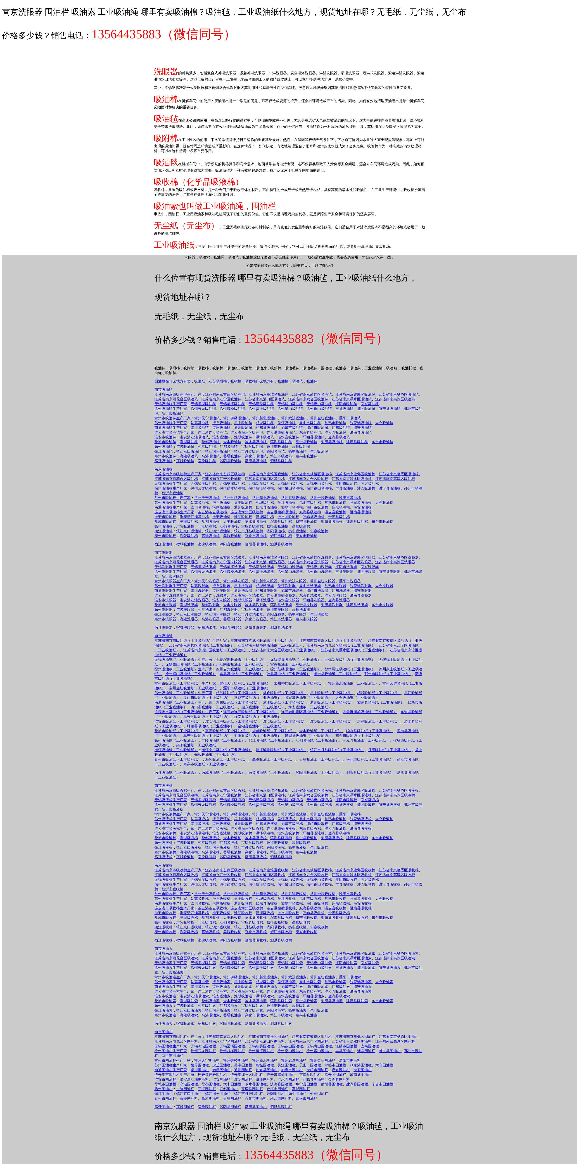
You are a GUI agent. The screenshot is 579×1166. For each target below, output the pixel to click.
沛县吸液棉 (366, 805)
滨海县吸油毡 (281, 442)
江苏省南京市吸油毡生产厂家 (178, 394)
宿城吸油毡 (185, 461)
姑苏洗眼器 (200, 586)
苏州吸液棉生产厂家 (170, 819)
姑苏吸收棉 (200, 899)
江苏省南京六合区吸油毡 (308, 399)
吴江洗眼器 (287, 586)
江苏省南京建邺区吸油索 (355, 953)
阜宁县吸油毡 (306, 442)
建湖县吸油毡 (357, 442)
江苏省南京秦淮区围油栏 (268, 1037)
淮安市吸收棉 (165, 913)
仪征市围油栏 (277, 1089)
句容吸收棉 (319, 927)
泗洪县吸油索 (281, 1023)
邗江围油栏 (207, 1089)
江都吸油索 (229, 1006)
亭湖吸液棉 (189, 838)
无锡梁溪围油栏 (232, 1046)
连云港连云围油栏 (212, 1075)
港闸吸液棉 (221, 824)
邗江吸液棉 (207, 843)
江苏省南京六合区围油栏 (308, 1041)
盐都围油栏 (211, 1084)
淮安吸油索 (221, 996)
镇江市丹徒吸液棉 (248, 847)
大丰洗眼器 (232, 605)
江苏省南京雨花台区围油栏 (176, 1041)
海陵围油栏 (189, 1098)
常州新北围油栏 (265, 1060)
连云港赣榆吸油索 (281, 991)
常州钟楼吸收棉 (236, 894)
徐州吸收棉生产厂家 (170, 884)
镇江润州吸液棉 (217, 847)
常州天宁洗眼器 (207, 581)
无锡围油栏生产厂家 (170, 1046)
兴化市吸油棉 (256, 536)
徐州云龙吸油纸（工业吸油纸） (241, 669)
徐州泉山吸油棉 (290, 488)
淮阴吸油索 (243, 996)
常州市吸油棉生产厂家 (172, 498)
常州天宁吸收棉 (207, 894)
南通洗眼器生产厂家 (170, 591)
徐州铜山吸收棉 (319, 884)
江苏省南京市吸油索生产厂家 (178, 953)
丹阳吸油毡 (276, 451)
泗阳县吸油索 (256, 1023)
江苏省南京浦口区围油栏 (265, 1041)
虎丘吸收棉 (221, 899)
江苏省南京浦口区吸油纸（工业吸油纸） (216, 650)
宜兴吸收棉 (370, 880)
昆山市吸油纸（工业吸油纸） (206, 698)
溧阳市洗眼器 (350, 581)
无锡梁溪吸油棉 (232, 483)
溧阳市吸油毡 (350, 418)
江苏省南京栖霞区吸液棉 (399, 790)
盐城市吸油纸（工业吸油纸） (178, 731)
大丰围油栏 (232, 1084)
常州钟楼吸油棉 (236, 498)
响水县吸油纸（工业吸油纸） (369, 731)
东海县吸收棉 (310, 908)
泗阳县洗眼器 (256, 627)
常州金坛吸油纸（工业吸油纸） (194, 688)
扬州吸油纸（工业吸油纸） (176, 740)
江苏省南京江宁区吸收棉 (221, 875)
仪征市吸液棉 (277, 843)
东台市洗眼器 (382, 605)
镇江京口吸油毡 (189, 451)
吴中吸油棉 (243, 502)
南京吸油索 (163, 949)
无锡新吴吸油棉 (261, 483)
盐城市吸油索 (165, 1001)
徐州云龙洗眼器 (203, 571)
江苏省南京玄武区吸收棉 (225, 870)
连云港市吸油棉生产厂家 (174, 512)
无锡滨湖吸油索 (203, 963)
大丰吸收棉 (232, 918)
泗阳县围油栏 (256, 1107)
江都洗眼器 (229, 610)
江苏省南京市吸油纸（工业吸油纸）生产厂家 (190, 641)
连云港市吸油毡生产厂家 (174, 432)
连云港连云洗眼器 (212, 595)
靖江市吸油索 (281, 1015)
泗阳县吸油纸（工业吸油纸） (369, 772)
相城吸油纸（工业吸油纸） (379, 693)
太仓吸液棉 (384, 819)
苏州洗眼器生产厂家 (170, 586)
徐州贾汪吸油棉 (261, 488)
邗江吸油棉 (207, 526)
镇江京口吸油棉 (189, 531)
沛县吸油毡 (366, 409)
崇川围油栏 (200, 1070)
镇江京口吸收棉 (189, 927)
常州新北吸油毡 (265, 418)
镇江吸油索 (163, 1010)
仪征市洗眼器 (277, 610)
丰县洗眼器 (344, 571)
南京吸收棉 (163, 865)
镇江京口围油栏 (189, 1094)
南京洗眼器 (163, 552)
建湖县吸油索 (357, 1001)
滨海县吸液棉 (281, 838)
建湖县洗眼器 (357, 605)
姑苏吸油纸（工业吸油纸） (237, 693)
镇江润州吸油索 (217, 1010)
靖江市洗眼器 (281, 619)
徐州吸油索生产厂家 (170, 968)
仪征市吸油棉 (277, 526)
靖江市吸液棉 (281, 852)
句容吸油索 (319, 1010)
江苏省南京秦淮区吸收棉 (268, 870)
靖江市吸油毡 (281, 456)
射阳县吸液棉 (332, 838)
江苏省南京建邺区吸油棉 (355, 474)
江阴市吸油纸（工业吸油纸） (243, 664)
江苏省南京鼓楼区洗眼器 (312, 557)
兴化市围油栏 (256, 1098)
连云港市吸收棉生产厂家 (174, 908)
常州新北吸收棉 (265, 894)
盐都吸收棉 (211, 918)
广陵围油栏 (185, 1089)
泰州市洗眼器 (165, 619)
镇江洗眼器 (163, 614)
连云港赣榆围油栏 (281, 1075)
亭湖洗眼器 (189, 605)
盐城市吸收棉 (165, 918)
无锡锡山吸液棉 (290, 800)
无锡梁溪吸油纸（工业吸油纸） (295, 660)
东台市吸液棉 (382, 838)
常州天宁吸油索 (207, 977)
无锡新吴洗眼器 (261, 567)
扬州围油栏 (163, 1089)
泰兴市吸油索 (306, 1015)
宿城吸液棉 (185, 857)
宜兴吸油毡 (370, 404)
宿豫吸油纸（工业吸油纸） (270, 772)
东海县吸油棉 (310, 512)
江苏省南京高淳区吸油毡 (395, 399)
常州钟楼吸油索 (236, 977)
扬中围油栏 (297, 1094)
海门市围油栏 (317, 1070)
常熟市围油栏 (335, 1065)
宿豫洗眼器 (207, 627)
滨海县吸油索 (281, 1001)
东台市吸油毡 (382, 442)
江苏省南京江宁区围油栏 (221, 1041)
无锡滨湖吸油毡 (203, 404)
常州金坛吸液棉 (322, 814)
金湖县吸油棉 (339, 517)
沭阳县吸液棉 (230, 857)
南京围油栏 (163, 1032)
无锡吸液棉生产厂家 (170, 800)
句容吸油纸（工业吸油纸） (216, 755)
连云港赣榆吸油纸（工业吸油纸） (370, 712)
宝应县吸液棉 (252, 843)
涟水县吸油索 (288, 996)
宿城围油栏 (185, 1107)
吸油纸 (199, 381)
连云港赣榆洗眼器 (281, 595)
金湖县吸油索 (339, 996)
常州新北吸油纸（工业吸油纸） (353, 683)
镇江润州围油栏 (217, 1094)
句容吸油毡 (319, 451)
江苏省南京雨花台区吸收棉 (176, 875)
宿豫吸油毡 (207, 461)
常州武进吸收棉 (293, 894)
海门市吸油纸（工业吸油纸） (214, 707)
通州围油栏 (243, 1070)
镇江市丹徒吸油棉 (248, 531)
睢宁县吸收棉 (390, 884)
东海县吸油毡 (310, 432)
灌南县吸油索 (361, 991)
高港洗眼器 (211, 619)
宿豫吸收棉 (207, 940)
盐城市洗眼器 (165, 605)
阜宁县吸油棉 (306, 521)
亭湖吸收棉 (189, 918)
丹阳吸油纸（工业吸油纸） (389, 750)
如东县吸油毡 (267, 428)
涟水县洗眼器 (288, 600)
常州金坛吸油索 (322, 977)
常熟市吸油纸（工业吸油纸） (257, 698)
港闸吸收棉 (221, 903)
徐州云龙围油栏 (203, 1051)
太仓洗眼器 (384, 586)
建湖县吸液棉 (357, 838)
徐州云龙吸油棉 (203, 488)
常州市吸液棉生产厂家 (172, 814)
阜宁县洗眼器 (306, 605)
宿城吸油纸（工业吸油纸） (223, 772)
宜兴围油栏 (370, 1046)
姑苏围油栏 (200, 1065)
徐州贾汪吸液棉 (261, 805)
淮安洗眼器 (221, 600)
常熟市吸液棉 (335, 819)
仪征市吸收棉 (277, 922)
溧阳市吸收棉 (350, 894)
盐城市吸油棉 (165, 521)
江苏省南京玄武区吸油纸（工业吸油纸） (263, 641)
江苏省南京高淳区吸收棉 (395, 875)
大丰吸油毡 (232, 442)
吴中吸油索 (243, 982)
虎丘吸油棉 (221, 502)
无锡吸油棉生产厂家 (170, 483)
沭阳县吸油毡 (230, 461)
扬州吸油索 (163, 1006)
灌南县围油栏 (361, 1075)
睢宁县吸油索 (390, 968)
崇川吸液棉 (200, 824)
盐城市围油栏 (165, 1084)
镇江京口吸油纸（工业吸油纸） (227, 750)
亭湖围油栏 (189, 1084)
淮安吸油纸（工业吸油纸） (284, 721)
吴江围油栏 (287, 1065)
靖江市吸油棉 (281, 536)
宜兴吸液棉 (370, 800)
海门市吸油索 (317, 987)
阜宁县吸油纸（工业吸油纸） (206, 736)
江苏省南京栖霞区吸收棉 (399, 870)
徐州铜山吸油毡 (319, 409)
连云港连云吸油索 (212, 991)
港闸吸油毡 (221, 428)
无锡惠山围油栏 (319, 1046)
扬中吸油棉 (297, 531)
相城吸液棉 (265, 819)
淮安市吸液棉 (165, 833)
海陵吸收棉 (189, 932)
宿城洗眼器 (185, 627)
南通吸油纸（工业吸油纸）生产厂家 (183, 702)
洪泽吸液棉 (265, 833)
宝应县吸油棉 (252, 526)
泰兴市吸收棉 (306, 932)
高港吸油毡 (211, 456)
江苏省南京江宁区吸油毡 (221, 399)
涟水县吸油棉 (288, 517)
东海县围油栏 (310, 1075)
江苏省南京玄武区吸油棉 (225, 474)
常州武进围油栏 (293, 1060)
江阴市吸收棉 (346, 880)
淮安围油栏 (221, 1079)
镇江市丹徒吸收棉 (248, 927)
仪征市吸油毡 (277, 447)
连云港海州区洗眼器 (246, 595)
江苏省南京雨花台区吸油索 (176, 958)
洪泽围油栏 (265, 1079)
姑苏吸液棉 (200, 819)
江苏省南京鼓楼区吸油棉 (312, 474)
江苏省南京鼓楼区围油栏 (312, 1037)
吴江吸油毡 (287, 423)
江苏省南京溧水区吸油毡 (352, 399)
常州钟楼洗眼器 (236, 581)
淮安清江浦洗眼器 (194, 600)
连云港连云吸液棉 (212, 828)
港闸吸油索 (221, 987)
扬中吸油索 (297, 1010)
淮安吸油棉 (221, 517)
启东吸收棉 (341, 903)
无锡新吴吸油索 (261, 963)
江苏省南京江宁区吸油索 (221, 958)
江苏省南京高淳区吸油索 (395, 958)
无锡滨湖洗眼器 (203, 567)
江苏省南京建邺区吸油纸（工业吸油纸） (201, 645)
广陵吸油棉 (185, 526)
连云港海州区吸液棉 (246, 828)
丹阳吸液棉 (276, 847)
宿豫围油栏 (207, 1107)
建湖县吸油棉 (357, 521)
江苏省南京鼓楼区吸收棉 (312, 870)
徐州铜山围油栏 (319, 1051)
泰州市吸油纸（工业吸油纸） (178, 759)
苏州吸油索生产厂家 (170, 982)
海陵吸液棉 (189, 852)
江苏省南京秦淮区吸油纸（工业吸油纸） (331, 641)
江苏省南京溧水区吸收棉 (352, 875)
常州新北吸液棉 (265, 814)
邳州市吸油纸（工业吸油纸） (387, 674)
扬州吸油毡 (163, 447)
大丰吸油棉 (232, 521)
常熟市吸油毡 (335, 423)
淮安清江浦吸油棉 (194, 517)
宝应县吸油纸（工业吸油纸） (366, 740)
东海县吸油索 (310, 991)
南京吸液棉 (163, 786)
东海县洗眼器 (310, 595)
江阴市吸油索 (346, 963)
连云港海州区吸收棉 (246, 908)
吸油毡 (297, 381)
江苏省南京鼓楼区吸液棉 (312, 790)
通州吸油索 (243, 987)
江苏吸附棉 (218, 381)
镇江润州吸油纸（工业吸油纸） (281, 750)
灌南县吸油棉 (361, 512)
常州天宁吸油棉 (207, 498)
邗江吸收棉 (207, 922)
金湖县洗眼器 (339, 600)
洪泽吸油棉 (265, 517)
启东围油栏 (341, 1070)
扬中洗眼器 (297, 614)
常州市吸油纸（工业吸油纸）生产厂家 (185, 683)
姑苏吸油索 (200, 982)
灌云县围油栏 (335, 1075)
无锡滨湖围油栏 (203, 1046)
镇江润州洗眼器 (217, 614)
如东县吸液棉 (267, 824)
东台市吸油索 (382, 1001)
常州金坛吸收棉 (322, 894)
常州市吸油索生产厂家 (172, 977)
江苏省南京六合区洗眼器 (308, 562)
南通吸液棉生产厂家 (170, 824)
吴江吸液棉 (287, 819)
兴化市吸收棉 (256, 932)
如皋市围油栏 (292, 1070)
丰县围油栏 (344, 1051)
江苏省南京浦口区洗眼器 (265, 562)
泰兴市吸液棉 (306, 852)
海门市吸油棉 (317, 507)
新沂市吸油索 (172, 972)
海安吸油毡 (363, 428)
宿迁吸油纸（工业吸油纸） (176, 772)
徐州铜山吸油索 (319, 968)
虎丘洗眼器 (221, 586)
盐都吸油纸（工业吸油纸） (274, 731)
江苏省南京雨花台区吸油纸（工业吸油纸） (340, 645)
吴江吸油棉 (287, 502)
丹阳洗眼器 (276, 614)
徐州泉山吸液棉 (290, 805)
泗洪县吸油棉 (281, 544)
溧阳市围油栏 (350, 1060)
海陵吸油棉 (189, 536)
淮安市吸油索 (165, 996)
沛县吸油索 (366, 968)
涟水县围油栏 (288, 1079)
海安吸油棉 (363, 507)
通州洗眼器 (243, 591)
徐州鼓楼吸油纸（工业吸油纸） (295, 669)
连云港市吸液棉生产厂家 (174, 828)
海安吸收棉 (363, 903)
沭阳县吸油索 (230, 1023)
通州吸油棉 (243, 507)
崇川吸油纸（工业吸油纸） (237, 702)
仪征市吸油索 (277, 1006)
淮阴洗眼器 (243, 600)
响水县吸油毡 (256, 442)
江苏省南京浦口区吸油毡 (265, 399)
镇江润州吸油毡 (217, 451)
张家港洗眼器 (361, 586)
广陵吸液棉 (185, 843)
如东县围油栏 (267, 1070)
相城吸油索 (265, 982)
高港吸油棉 (211, 536)
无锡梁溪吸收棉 (232, 880)
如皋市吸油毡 (292, 428)
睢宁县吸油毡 (390, 409)
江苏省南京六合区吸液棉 (308, 795)
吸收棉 (235, 381)
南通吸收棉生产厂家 (170, 903)
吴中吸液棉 (243, 819)
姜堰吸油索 (232, 1015)
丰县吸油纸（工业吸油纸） (241, 674)
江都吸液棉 (229, 843)
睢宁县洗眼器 (390, 571)
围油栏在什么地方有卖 (172, 381)
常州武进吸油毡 (293, 418)
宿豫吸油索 (207, 1023)
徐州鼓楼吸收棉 (232, 884)
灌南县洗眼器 (361, 595)
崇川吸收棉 (200, 903)
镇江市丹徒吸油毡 (248, 451)
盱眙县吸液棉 (314, 833)
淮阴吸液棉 (243, 833)
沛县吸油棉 (366, 488)
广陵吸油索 (185, 1006)
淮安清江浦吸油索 (194, 996)
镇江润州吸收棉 (217, 927)
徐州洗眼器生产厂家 (170, 571)
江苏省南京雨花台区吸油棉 (176, 479)
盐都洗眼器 (211, 605)
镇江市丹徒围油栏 (248, 1094)
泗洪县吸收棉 (281, 940)
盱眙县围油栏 (314, 1079)
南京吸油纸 (163, 636)
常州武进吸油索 (293, 977)
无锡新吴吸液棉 (261, 800)
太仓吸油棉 (384, 502)
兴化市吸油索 (256, 1015)
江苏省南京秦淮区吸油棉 (268, 474)
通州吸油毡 (243, 428)
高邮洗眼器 (301, 610)
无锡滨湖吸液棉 (203, 800)
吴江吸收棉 (287, 899)
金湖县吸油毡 (339, 437)
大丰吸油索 (232, 1001)
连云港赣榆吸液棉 (281, 828)
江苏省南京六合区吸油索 (308, 958)
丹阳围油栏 (276, 1094)
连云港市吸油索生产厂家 (174, 991)
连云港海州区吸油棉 (246, 512)
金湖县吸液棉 (339, 833)
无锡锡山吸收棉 (290, 880)
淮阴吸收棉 (243, 913)
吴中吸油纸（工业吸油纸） (332, 693)
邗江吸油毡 (207, 447)
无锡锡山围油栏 (290, 1046)
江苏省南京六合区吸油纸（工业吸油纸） (284, 650)
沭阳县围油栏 (230, 1107)
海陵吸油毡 (189, 456)
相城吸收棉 (265, 899)
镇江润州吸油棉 (217, 531)
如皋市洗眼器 (292, 591)
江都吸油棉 (229, 526)
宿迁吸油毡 (163, 461)
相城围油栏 (265, 1065)
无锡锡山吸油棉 (290, 483)
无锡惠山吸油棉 (319, 483)
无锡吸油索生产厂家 (170, 963)
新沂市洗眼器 (172, 576)
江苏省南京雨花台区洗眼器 (176, 562)
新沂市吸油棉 (172, 493)
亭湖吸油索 (189, 1001)
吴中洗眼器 (243, 586)
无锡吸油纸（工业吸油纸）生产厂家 (183, 660)
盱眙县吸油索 (314, 996)
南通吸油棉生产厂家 (170, 507)
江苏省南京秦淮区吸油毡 (268, 394)
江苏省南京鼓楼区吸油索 (312, 953)
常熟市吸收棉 (335, 899)
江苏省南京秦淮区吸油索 (268, 953)
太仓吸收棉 (384, 899)
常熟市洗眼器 (335, 586)
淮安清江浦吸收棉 (194, 913)
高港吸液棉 (211, 852)
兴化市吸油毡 (256, 456)
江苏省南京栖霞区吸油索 (399, 953)
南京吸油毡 (163, 390)
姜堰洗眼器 (232, 619)
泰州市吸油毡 (165, 456)
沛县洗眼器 (366, 571)
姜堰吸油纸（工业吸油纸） (321, 759)
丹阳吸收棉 (276, 927)
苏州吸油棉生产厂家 (170, 502)
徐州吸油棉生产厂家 (170, 488)
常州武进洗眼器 (293, 581)
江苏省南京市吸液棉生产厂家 (178, 790)
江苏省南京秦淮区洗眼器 (268, 557)
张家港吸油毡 (361, 423)
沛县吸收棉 (366, 884)
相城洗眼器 (265, 586)
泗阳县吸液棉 (256, 857)
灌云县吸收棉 (335, 908)
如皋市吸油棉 (292, 507)
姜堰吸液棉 (232, 852)
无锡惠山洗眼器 (319, 567)
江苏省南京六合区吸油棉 (308, 479)
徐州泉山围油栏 (290, 1051)
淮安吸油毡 (221, 437)
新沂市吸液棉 (172, 809)
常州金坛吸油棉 (322, 498)
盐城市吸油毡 (165, 442)
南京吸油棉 (163, 469)
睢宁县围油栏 (390, 1051)
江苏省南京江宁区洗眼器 (221, 562)
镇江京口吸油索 (189, 1010)
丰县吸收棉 (344, 884)
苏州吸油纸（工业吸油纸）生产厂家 (183, 693)
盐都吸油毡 (211, 442)
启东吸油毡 (341, 428)
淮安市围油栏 (165, 1079)
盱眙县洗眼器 (314, 600)
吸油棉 (283, 381)
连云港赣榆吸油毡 (281, 432)
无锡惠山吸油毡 (319, 404)
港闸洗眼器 (221, 591)
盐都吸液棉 (211, 838)
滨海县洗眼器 (281, 605)
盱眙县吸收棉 (314, 913)
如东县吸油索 (267, 987)
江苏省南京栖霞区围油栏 (399, 1037)
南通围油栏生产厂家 (170, 1070)
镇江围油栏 (163, 1094)
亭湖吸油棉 (189, 521)
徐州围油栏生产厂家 (170, 1051)
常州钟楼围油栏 (236, 1060)
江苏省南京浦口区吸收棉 (265, 875)
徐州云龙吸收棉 (203, 884)
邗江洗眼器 (207, 610)
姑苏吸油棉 (200, 502)
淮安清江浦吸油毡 (194, 437)
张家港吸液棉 (361, 819)
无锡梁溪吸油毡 (232, 404)
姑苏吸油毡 (200, 423)
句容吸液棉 (319, 847)
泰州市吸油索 (165, 1015)
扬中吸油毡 (297, 451)
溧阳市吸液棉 (350, 814)
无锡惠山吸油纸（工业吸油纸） (190, 664)
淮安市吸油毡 (165, 437)
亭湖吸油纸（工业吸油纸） (227, 731)
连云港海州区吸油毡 (246, 432)
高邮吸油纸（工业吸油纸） (198, 745)
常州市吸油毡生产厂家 (172, 418)
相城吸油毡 (265, 423)
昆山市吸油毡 (310, 423)
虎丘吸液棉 (221, 819)
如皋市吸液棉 (292, 824)
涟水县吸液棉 (288, 833)
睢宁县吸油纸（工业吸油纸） (337, 674)
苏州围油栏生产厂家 (170, 1065)
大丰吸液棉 (232, 838)
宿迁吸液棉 (163, 857)
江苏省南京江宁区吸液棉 (221, 795)
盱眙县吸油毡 (314, 437)
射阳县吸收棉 (332, 918)
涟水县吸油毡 (288, 437)
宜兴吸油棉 (370, 483)
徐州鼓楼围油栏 (232, 1051)
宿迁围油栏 (163, 1107)
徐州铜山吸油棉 (319, 488)
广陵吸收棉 (185, 922)
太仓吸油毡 (384, 423)
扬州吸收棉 (163, 922)
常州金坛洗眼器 (322, 581)
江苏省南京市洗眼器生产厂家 (178, 557)
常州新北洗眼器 (265, 581)
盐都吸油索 (211, 1001)
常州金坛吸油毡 (322, 418)
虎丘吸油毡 (221, 423)
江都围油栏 (229, 1089)
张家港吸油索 (361, 982)
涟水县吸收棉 (288, 913)
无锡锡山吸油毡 (290, 404)
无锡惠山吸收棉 (319, 880)
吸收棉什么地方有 (259, 381)
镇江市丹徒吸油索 (248, 1010)
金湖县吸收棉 (339, 913)
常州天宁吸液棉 (207, 814)
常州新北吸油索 (265, 977)
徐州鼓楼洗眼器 (232, 571)
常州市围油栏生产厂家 (172, 1060)
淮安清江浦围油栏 (194, 1079)
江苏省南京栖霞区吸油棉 (399, 474)
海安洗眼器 (363, 591)
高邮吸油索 (301, 1006)
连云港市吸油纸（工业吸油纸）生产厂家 (187, 712)
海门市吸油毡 (317, 428)
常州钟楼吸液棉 (236, 814)
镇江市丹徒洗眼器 (248, 614)
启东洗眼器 (341, 591)
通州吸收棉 (243, 903)
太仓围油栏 (384, 1065)
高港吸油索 (211, 1015)
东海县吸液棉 (310, 828)
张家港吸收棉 (361, 899)
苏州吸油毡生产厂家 (170, 423)
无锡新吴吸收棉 (261, 880)
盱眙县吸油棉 (314, 517)
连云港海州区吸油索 (246, 991)
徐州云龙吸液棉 (203, 805)
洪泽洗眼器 (265, 600)
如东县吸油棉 (267, 507)
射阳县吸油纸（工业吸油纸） (257, 736)
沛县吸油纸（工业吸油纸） (288, 674)
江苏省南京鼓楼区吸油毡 (312, 394)
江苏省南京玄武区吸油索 (225, 953)
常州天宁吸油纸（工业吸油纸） (245, 683)
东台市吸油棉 (382, 521)
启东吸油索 (341, 987)
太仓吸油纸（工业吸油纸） (357, 698)
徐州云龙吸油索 (203, 968)
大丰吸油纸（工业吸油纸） (321, 731)
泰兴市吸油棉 (306, 536)
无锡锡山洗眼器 (290, 567)
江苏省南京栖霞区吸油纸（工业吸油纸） (270, 645)
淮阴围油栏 (243, 1079)
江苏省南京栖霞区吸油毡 (399, 394)
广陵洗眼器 (185, 610)
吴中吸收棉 (243, 899)
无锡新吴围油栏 (261, 1046)
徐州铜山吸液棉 (319, 805)
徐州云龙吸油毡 (203, 409)
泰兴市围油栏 (306, 1098)
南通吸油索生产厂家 (170, 987)
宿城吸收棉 (185, 940)
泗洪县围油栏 (281, 1107)
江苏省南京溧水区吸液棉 (352, 795)
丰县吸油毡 (344, 409)
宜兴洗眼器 (370, 567)
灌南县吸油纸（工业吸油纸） (257, 717)
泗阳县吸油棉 (256, 544)
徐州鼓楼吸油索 (232, 968)
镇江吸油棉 (163, 531)
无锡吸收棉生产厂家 (170, 880)
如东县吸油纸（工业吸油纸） (380, 702)
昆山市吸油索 (310, 982)
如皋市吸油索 (292, 987)
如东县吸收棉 (267, 903)
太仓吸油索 (384, 982)
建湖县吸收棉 (357, 918)
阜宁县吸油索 (306, 1001)
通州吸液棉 (243, 824)
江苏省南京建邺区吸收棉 (355, 870)
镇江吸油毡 (163, 451)
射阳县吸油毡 (332, 442)
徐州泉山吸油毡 (290, 409)
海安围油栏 (363, 1070)
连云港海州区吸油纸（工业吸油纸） (310, 712)
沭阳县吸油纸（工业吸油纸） (319, 772)
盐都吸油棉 (211, 521)
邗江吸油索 (207, 1006)
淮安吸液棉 (221, 833)
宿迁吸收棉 (163, 940)
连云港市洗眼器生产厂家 (174, 595)
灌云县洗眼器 (335, 595)
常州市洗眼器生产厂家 (172, 581)
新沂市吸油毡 (172, 413)
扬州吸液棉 (163, 843)
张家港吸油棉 (361, 502)
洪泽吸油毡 (265, 437)
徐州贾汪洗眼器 (261, 571)
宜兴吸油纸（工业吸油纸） (292, 664)
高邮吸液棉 (301, 843)
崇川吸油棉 (200, 507)
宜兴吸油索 (370, 963)
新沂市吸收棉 (172, 889)
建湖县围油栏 (357, 1084)
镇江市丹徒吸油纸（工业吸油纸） (337, 750)
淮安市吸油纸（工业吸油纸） (178, 721)
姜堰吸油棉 (232, 536)
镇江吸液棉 (163, 847)
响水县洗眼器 (256, 605)
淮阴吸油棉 (243, 517)
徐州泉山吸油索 (290, 968)
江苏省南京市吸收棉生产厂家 (178, 870)
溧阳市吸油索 (350, 977)
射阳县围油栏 (332, 1084)
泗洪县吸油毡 (281, 461)
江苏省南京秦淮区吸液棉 (268, 790)
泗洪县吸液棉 (281, 857)
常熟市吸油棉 (335, 502)
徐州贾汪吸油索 (261, 968)
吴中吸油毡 (243, 423)
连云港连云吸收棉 (212, 908)
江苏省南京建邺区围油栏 (355, 1037)
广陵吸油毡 (185, 447)
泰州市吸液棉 (165, 852)
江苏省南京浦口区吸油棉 (265, 479)
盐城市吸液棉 (165, 838)
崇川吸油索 (200, 987)
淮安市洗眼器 (165, 600)
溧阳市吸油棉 (350, 498)
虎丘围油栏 (221, 1065)
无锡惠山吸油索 (319, 963)
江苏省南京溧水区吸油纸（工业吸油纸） (353, 650)
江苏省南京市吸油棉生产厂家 (178, 474)
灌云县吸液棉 (335, 828)
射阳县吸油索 (332, 1001)
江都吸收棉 (229, 922)
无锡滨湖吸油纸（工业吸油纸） (241, 660)
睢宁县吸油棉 (390, 488)
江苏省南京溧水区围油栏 (352, 1041)
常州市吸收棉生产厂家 (172, 894)
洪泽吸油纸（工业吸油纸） (379, 721)
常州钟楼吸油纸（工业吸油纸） (299, 683)
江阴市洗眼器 (346, 567)
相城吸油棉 (265, 502)
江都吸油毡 (229, 447)
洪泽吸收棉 (265, 913)
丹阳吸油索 (276, 1010)
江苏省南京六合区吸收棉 (308, 875)
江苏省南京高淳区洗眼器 (395, 562)
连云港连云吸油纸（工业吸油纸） (250, 712)
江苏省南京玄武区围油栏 (225, 1037)
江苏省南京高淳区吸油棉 (395, 479)
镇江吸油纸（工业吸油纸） (176, 750)
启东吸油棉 (341, 507)
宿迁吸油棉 (163, 544)
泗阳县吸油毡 (256, 461)
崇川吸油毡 (200, 428)
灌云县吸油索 (335, 991)
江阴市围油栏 (346, 1046)
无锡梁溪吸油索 (232, 963)
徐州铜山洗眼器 (319, 571)
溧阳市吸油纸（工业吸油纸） (246, 688)
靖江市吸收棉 (281, 932)
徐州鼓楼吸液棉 (232, 805)
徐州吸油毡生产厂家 (170, 409)
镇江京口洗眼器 (189, 614)
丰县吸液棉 (344, 805)
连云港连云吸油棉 (212, 512)
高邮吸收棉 (301, 922)
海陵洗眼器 (189, 619)
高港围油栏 (211, 1098)
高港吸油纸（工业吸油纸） (274, 759)
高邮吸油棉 (301, 526)
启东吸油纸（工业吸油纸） (263, 707)
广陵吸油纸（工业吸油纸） (223, 740)
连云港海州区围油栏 (246, 1075)
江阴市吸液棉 (346, 800)
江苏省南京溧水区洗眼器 (352, 562)
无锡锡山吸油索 (290, 963)
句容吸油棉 (319, 531)
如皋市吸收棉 (292, 903)
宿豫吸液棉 (207, 857)
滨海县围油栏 (281, 1084)
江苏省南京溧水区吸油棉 (352, 479)
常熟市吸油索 (335, 982)
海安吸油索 (363, 987)
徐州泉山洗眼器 (290, 571)
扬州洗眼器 (163, 610)
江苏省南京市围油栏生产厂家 (178, 1037)
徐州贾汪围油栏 (261, 1051)
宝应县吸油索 (252, 1006)
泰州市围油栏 (165, 1098)
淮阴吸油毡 (243, 437)
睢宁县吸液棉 (390, 805)
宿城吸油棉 (185, 544)
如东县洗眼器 (267, 591)
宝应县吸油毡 (252, 447)
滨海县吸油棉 (281, 521)
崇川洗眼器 (200, 591)
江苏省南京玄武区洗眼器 (225, 557)
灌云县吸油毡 (335, 432)
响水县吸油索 (256, 1001)
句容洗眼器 (319, 614)
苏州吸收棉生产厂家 (170, 899)
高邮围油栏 (301, 1089)
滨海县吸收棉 (281, 918)
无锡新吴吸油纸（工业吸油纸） (350, 660)
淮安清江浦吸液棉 (194, 833)
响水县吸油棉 (256, 521)
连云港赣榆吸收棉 (281, 908)
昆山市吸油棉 (310, 502)
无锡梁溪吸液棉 (232, 800)
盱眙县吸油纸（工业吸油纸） (210, 726)
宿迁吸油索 (163, 1023)
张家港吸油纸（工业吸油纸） (308, 698)
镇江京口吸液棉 (189, 847)
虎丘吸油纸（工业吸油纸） (284, 693)
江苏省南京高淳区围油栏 (395, 1041)
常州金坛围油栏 (322, 1060)
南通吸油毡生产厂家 (170, 428)
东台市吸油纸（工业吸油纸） (358, 736)
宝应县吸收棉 (252, 922)
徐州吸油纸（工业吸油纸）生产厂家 (183, 669)
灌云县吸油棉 (335, 512)
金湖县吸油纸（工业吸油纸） (261, 726)
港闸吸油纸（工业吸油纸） (284, 702)
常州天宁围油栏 (207, 1060)
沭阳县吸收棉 (230, 940)
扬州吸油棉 (163, 526)
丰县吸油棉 (344, 488)
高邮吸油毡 (301, 447)
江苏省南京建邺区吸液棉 (355, 790)
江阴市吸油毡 (346, 404)
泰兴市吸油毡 (306, 456)
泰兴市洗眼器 (306, 619)
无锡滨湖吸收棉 (203, 880)
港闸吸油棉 (221, 507)
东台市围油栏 (382, 1084)
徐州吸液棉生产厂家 (170, 805)
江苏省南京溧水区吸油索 (352, 958)
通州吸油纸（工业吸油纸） (332, 702)
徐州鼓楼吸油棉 (232, 488)
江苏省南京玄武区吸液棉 (225, 790)
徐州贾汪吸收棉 (261, 884)
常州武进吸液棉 (293, 814)
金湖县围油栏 (339, 1079)
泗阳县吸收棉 (256, 940)
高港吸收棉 (211, 932)
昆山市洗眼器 (310, 586)
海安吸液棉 (363, 824)
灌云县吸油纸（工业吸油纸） (206, 717)
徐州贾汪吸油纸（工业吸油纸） (350, 669)
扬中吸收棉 (297, 927)
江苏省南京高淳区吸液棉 (395, 795)
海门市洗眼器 (317, 591)
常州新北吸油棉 (265, 498)
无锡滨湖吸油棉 (203, 483)
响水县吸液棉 (256, 838)
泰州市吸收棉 (165, 932)
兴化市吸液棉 (256, 852)
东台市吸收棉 (382, 918)
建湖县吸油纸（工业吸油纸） (308, 736)
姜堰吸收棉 (232, 932)
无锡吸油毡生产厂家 (170, 404)
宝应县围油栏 (252, 1089)
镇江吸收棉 (163, 927)
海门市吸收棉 (317, 903)
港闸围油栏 (221, 1070)
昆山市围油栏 (310, 1065)
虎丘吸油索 (221, 982)
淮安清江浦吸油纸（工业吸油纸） (232, 721)
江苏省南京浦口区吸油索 (265, 958)
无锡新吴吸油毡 (261, 404)
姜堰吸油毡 (232, 456)
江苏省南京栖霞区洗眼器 (399, 557)
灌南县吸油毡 (361, 432)
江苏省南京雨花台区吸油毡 (176, 399)
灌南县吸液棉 (361, 828)
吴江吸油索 (287, 982)
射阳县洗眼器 (332, 605)
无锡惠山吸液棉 (319, 800)
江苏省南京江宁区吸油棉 (221, 479)
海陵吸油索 (189, 1015)
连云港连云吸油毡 (212, 432)
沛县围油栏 (366, 1051)
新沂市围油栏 (172, 1056)
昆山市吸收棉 (310, 899)
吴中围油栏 (243, 1065)
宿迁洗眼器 (163, 627)
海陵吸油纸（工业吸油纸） (227, 759)
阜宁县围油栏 (306, 1084)
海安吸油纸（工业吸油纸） (310, 707)
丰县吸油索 (344, 968)
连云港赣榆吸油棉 (281, 512)
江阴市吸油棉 (346, 483)
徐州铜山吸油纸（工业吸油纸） (190, 674)
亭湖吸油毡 (189, 442)
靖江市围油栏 (281, 1098)
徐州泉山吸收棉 (290, 884)
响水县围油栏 (256, 1084)
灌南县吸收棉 (361, 908)
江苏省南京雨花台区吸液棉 (176, 795)
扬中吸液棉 (297, 847)
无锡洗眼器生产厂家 (170, 567)
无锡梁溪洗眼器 (232, 567)
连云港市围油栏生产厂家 (174, 1075)
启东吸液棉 (341, 824)
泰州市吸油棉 (165, 536)
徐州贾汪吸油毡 (261, 409)
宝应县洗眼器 (252, 610)
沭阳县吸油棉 (230, 544)
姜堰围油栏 (232, 1098)
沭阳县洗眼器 (230, 627)
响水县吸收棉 (256, 918)
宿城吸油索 (185, 1023)
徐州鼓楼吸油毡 (232, 409)
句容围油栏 (319, 1094)
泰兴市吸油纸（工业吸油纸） (206, 764)
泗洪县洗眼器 (281, 627)
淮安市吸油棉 (165, 517)
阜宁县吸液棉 (306, 838)
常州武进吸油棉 (293, 498)
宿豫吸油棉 (207, 544)
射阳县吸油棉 (332, 521)
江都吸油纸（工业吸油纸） (317, 740)
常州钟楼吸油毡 (236, 418)
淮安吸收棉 (221, 913)
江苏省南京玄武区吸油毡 (225, 394)
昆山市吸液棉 (310, 819)
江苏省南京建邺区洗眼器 (355, 557)
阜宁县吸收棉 (306, 918)
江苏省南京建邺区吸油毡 (355, 394)
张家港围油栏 (361, 1065)
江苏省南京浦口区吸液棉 (265, 795)
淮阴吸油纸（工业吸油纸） (332, 721)
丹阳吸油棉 (276, 531)
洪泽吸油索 (265, 996)
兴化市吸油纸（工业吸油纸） (369, 759)
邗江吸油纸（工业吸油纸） (270, 740)
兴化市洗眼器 (256, 619)
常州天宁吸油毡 (207, 418)
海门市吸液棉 (317, 824)
